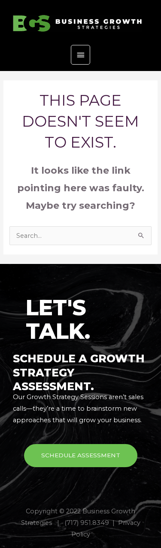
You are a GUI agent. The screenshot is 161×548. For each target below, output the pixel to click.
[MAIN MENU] (81, 55)
